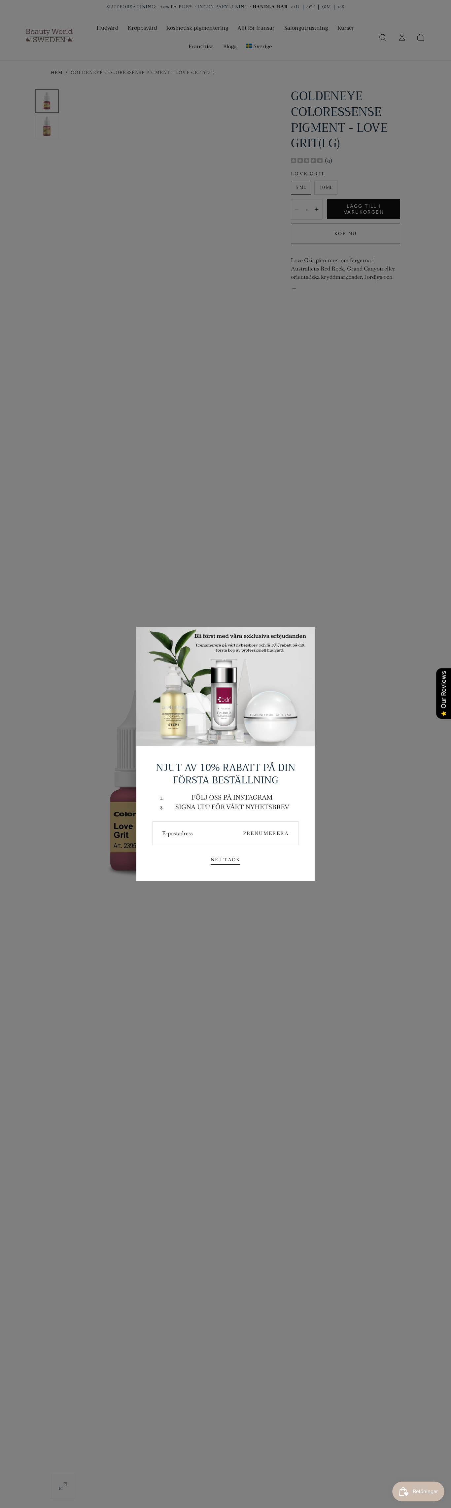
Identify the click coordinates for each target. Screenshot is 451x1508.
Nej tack (225, 860)
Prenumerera (266, 833)
